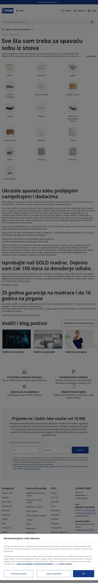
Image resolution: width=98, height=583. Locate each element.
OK (83, 574)
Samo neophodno (54, 574)
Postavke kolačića (19, 574)
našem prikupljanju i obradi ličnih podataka (35, 564)
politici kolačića (65, 564)
